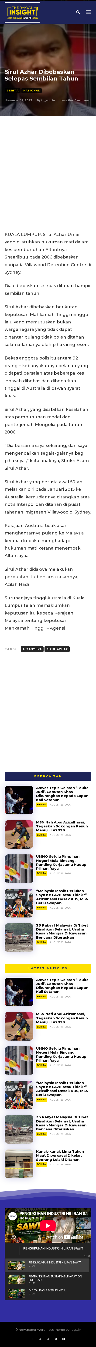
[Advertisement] (48, 167)
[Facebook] (32, 1339)
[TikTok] (48, 1339)
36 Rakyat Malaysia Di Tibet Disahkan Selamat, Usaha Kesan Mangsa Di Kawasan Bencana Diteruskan (62, 931)
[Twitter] (56, 1339)
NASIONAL (31, 90)
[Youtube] (64, 1339)
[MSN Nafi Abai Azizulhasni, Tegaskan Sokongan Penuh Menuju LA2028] (19, 834)
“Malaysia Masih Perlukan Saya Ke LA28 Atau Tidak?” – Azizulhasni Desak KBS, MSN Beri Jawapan (63, 897)
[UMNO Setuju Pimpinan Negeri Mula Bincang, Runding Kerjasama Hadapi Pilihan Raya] (19, 868)
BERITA (13, 90)
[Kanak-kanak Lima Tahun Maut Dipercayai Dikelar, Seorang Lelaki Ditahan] (19, 1163)
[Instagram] (40, 1339)
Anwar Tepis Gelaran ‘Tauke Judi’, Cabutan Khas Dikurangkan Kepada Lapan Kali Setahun (62, 794)
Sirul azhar (57, 649)
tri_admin (48, 100)
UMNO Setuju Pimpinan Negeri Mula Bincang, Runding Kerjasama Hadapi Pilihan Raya (61, 862)
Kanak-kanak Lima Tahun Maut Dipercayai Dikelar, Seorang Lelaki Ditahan (60, 1155)
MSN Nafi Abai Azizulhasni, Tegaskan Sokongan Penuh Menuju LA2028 (62, 826)
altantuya (32, 649)
